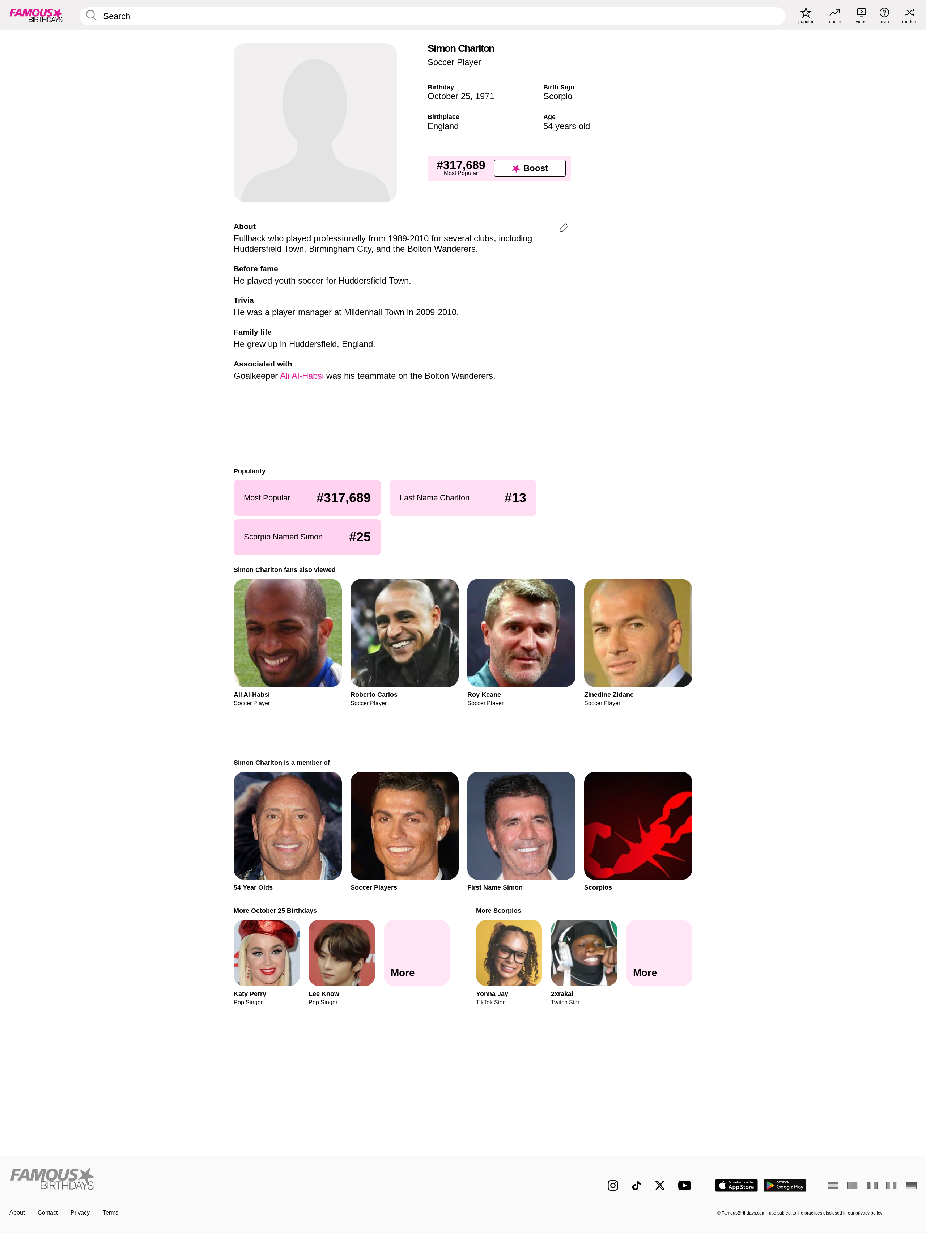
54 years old (566, 126)
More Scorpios (498, 910)
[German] (911, 1185)
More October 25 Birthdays (275, 910)
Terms (110, 1212)
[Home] (234, 1179)
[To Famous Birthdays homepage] (36, 15)
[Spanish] (833, 1185)
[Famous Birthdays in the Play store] (785, 1185)
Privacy (80, 1212)
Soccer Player (454, 62)
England (443, 126)
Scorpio (557, 96)
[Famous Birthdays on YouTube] (686, 1185)
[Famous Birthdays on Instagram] (613, 1185)
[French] (872, 1185)
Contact (48, 1212)
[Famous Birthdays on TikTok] (636, 1185)
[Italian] (891, 1185)
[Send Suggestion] (563, 229)
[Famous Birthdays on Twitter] (660, 1185)
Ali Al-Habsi (302, 376)
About (17, 1212)
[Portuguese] (852, 1185)
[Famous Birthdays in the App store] (736, 1185)
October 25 (449, 96)
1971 (484, 96)
